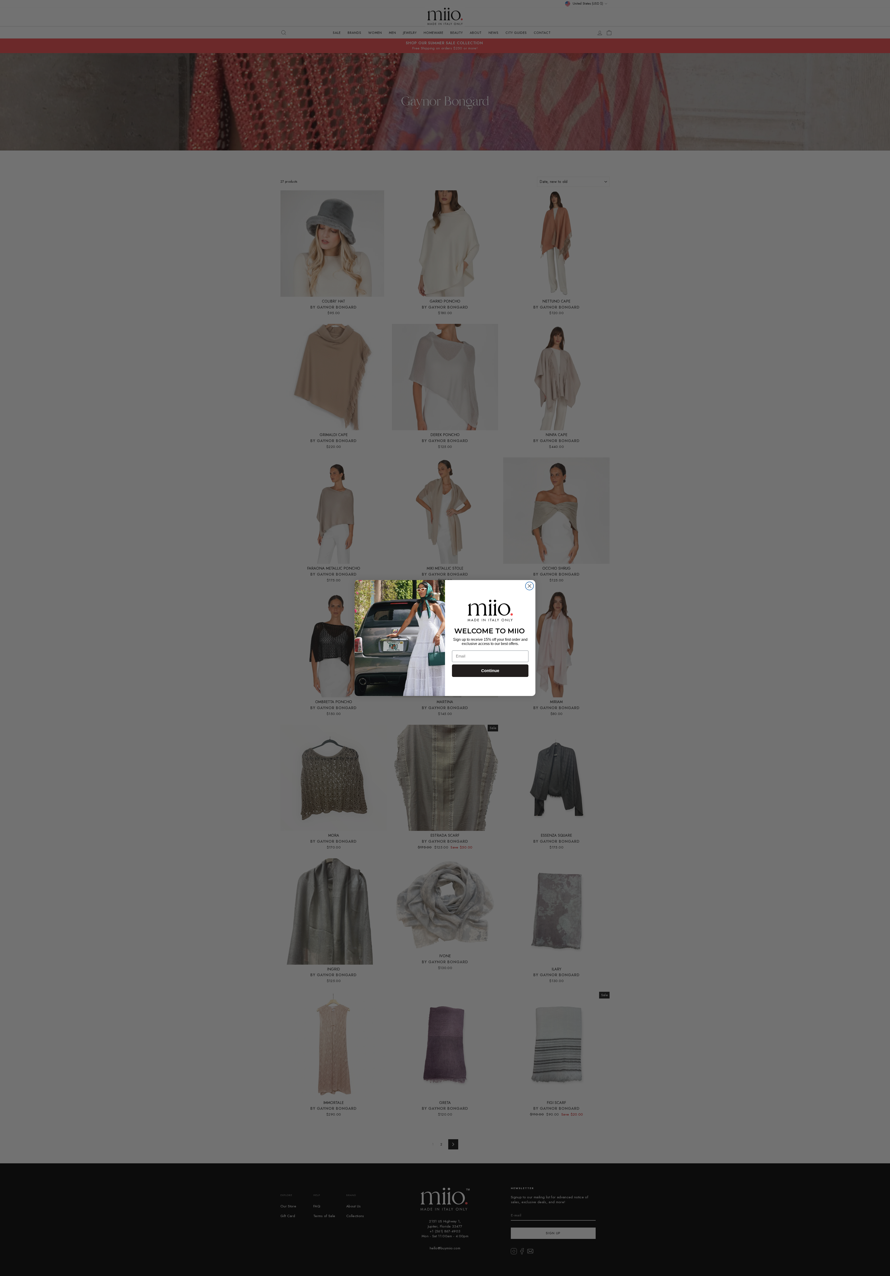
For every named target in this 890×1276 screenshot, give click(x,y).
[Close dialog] (529, 586)
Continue (490, 670)
